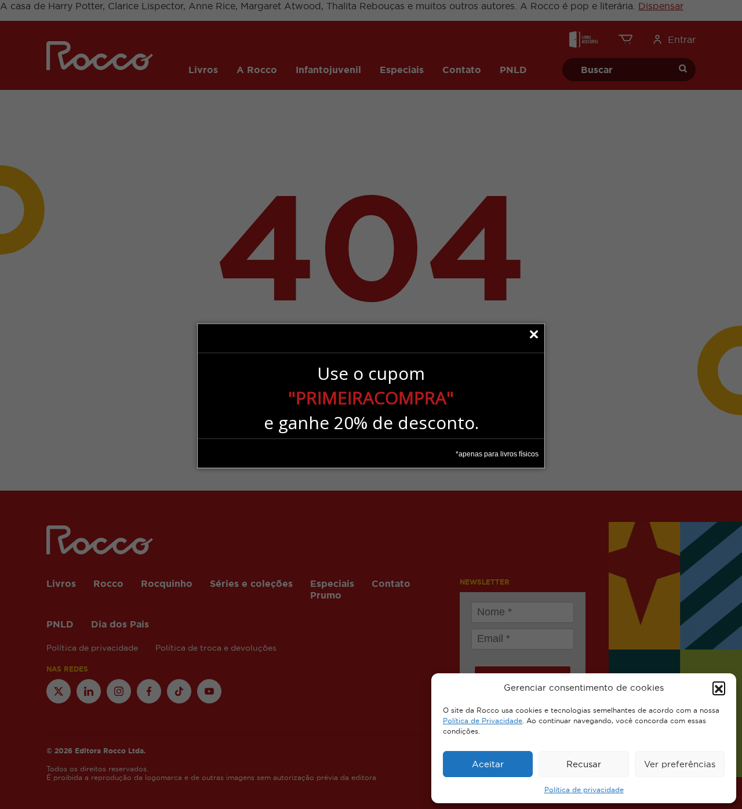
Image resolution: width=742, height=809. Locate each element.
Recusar (583, 764)
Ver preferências (679, 764)
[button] (719, 688)
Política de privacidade (584, 790)
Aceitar (488, 764)
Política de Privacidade (482, 721)
